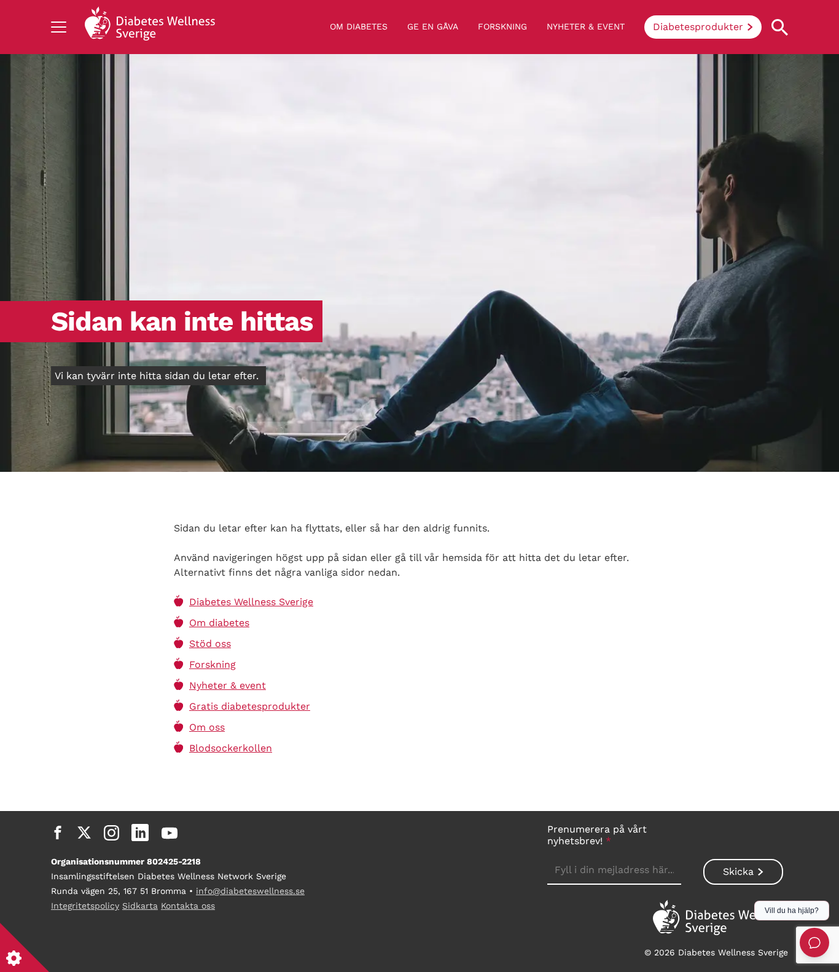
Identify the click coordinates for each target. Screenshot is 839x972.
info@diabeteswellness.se (250, 891)
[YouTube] (169, 832)
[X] (84, 832)
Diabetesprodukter (698, 27)
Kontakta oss (188, 906)
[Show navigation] (58, 27)
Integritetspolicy (85, 906)
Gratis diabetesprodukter (249, 706)
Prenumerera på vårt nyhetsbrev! (597, 835)
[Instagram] (111, 832)
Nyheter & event (586, 26)
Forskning (502, 26)
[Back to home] (150, 27)
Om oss (207, 727)
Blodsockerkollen (230, 748)
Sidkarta (140, 906)
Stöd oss (210, 643)
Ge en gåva (432, 26)
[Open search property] (779, 27)
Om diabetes (359, 26)
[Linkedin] (140, 832)
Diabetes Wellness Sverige (251, 602)
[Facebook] (57, 832)
